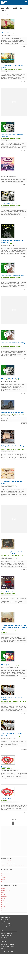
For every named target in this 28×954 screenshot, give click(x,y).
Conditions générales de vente (8, 926)
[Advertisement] (14, 102)
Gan (2, 881)
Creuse (3, 894)
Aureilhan (3, 877)
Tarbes (3, 876)
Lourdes (3, 874)
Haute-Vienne (4, 911)
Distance (4, 13)
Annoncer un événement (6, 933)
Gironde (3, 898)
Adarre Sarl (6, 951)
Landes (3, 900)
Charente (3, 888)
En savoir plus (24, 46)
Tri (11, 13)
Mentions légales (5, 919)
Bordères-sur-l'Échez (6, 872)
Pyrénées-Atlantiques (6, 905)
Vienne (3, 909)
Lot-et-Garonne (5, 903)
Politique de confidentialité (7, 924)
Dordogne (4, 896)
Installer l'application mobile (7, 946)
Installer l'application (6, 861)
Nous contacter (4, 937)
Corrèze (3, 892)
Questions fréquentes (6, 935)
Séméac (3, 879)
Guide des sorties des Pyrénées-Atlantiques (12, 865)
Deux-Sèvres (4, 907)
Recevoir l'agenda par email (8, 863)
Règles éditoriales (5, 921)
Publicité (3, 948)
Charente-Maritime (6, 890)
